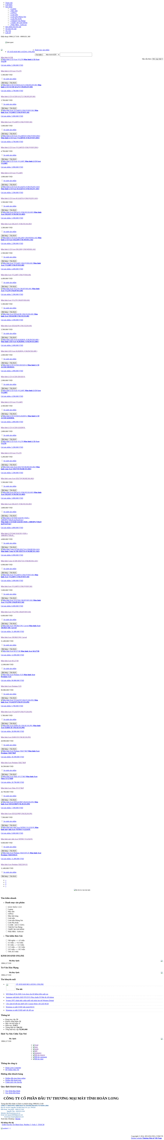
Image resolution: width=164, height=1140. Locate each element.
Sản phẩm (8, 7)
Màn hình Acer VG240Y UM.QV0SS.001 (16, 275)
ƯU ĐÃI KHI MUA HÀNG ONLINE (21, 52)
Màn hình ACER (7, 57)
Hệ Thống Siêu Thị (12, 1070)
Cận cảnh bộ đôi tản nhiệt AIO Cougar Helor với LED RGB (27, 1004)
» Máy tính (14, 11)
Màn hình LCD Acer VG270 (11, 71)
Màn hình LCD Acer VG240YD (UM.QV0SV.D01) (19, 147)
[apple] (35, 1049)
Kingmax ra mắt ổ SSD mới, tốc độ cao (20, 1010)
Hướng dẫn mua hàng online (15, 1078)
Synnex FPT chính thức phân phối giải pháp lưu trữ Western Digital (30, 1000)
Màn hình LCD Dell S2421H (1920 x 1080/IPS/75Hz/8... (14, 534)
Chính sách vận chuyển (13, 1082)
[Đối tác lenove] (39, 1055)
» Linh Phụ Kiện (16, 19)
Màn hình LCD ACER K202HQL (13, 427)
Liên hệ (8, 33)
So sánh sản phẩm (9, 79)
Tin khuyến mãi (10, 29)
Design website (146, 1138)
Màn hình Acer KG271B (10, 661)
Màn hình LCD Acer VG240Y (12, 173)
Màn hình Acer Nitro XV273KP (12, 788)
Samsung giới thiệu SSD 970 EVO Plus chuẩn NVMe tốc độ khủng (30, 997)
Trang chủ (8, 3)
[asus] (35, 1047)
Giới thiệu (8, 5)
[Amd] (35, 1045)
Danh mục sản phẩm (42, 50)
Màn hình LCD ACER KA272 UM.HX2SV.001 (18, 96)
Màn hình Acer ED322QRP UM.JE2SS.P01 (16, 813)
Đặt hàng (5, 83)
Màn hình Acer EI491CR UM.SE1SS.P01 (16, 737)
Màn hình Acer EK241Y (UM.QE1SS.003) (16, 224)
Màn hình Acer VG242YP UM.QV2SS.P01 (16, 712)
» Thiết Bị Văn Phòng (17, 21)
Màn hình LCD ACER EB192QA (13, 377)
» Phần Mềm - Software (18, 25)
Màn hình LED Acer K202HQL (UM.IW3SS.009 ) (19, 351)
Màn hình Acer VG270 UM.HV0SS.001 (15, 300)
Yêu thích (13, 83)
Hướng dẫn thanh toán (13, 1080)
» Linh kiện (14, 15)
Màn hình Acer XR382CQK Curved (14, 637)
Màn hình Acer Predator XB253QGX (14, 864)
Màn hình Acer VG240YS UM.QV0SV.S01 (16, 122)
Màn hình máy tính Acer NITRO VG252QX (17, 839)
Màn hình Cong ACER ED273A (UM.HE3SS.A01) (19, 561)
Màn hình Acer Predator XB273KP (13, 763)
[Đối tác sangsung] (40, 1057)
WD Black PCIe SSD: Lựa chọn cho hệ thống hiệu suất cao (27, 994)
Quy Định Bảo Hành (12, 1091)
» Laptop (13, 9)
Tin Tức (8, 31)
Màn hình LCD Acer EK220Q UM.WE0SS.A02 (18, 249)
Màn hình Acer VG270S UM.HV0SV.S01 (16, 612)
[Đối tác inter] (38, 1059)
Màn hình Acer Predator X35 (11, 686)
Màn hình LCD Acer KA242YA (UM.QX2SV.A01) (19, 198)
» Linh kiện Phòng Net (18, 17)
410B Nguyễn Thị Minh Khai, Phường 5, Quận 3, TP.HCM (23, 1125)
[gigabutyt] (37, 1053)
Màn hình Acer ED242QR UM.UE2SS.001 (16, 326)
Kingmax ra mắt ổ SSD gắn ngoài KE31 (20, 1007)
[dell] (35, 1051)
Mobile (17, 1119)
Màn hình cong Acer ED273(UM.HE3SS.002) (17, 478)
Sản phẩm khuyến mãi (13, 27)
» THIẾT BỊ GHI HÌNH (18, 23)
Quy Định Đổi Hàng (12, 1093)
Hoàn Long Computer (13, 1068)
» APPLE (13, 13)
